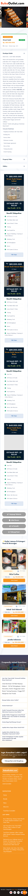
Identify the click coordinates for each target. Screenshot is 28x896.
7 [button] (17, 568)
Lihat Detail (14, 580)
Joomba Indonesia (14, 640)
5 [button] (15, 568)
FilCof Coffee (14, 574)
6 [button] (16, 568)
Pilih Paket (14, 255)
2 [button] (11, 568)
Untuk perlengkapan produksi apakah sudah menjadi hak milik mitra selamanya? (12, 738)
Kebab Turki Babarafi (14, 609)
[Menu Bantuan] (24, 892)
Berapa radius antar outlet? (10, 700)
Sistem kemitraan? (7, 705)
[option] (14, 17)
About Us (5, 807)
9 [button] (19, 603)
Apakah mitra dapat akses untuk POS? (13, 727)
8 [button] (19, 568)
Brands (5, 799)
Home (5, 795)
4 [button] (14, 568)
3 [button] (12, 568)
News (4, 803)
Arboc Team (14, 889)
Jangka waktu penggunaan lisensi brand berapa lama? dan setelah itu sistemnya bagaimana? (13, 716)
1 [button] (10, 568)
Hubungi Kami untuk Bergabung (14, 761)
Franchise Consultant (9, 811)
